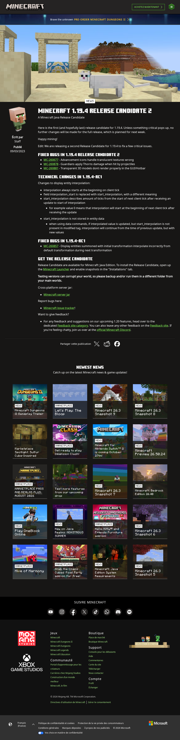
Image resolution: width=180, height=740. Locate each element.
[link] (50, 611)
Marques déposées (71, 728)
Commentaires (96, 660)
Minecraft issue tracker (59, 308)
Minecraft (55, 637)
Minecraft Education (60, 654)
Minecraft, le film (58, 685)
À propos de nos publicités (97, 728)
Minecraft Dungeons (60, 645)
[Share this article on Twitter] (96, 344)
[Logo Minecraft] (24, 7)
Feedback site (159, 326)
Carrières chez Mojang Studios (65, 673)
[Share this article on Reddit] (107, 344)
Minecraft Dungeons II (61, 641)
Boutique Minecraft (98, 641)
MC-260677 (51, 160)
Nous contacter (96, 673)
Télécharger (94, 668)
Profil (91, 683)
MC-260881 (51, 168)
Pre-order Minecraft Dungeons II (100, 19)
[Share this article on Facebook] (117, 344)
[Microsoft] (158, 723)
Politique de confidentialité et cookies (56, 723)
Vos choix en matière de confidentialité (63, 732)
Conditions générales (48, 728)
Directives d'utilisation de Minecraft (67, 702)
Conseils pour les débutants (102, 651)
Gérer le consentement (99, 702)
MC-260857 (51, 246)
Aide (91, 656)
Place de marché (97, 637)
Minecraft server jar (57, 295)
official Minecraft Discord (113, 330)
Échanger (93, 687)
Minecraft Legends (59, 650)
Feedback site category (72, 326)
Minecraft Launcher (56, 269)
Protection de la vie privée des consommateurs (101, 723)
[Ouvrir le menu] (171, 7)
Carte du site (95, 664)
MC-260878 (51, 164)
